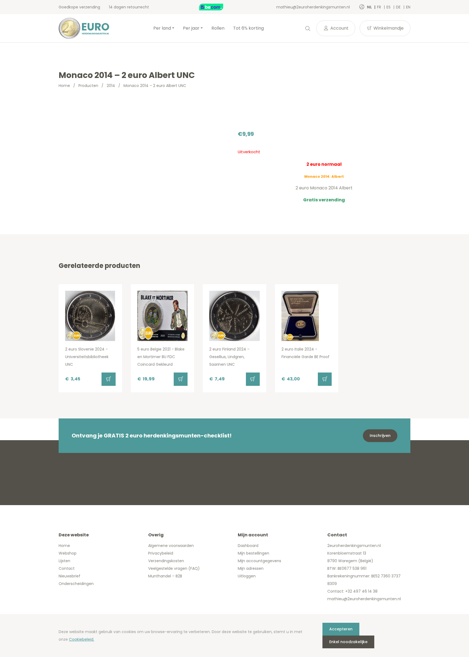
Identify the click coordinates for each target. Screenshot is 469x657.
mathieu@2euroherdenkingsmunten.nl (313, 7)
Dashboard (248, 545)
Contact (67, 568)
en (408, 7)
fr (379, 7)
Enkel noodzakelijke (348, 642)
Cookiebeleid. (81, 639)
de (399, 7)
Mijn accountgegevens (259, 561)
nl (370, 7)
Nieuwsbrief (69, 576)
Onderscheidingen (76, 583)
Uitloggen (247, 576)
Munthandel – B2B (165, 576)
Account (338, 28)
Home (64, 85)
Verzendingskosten (166, 561)
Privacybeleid (160, 553)
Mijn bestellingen (253, 553)
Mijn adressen (251, 568)
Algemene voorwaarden (171, 545)
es (389, 7)
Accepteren (341, 629)
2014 (111, 85)
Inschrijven (380, 435)
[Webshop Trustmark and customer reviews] (217, 7)
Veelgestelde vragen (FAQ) (174, 568)
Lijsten (64, 561)
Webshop (68, 553)
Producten (88, 85)
